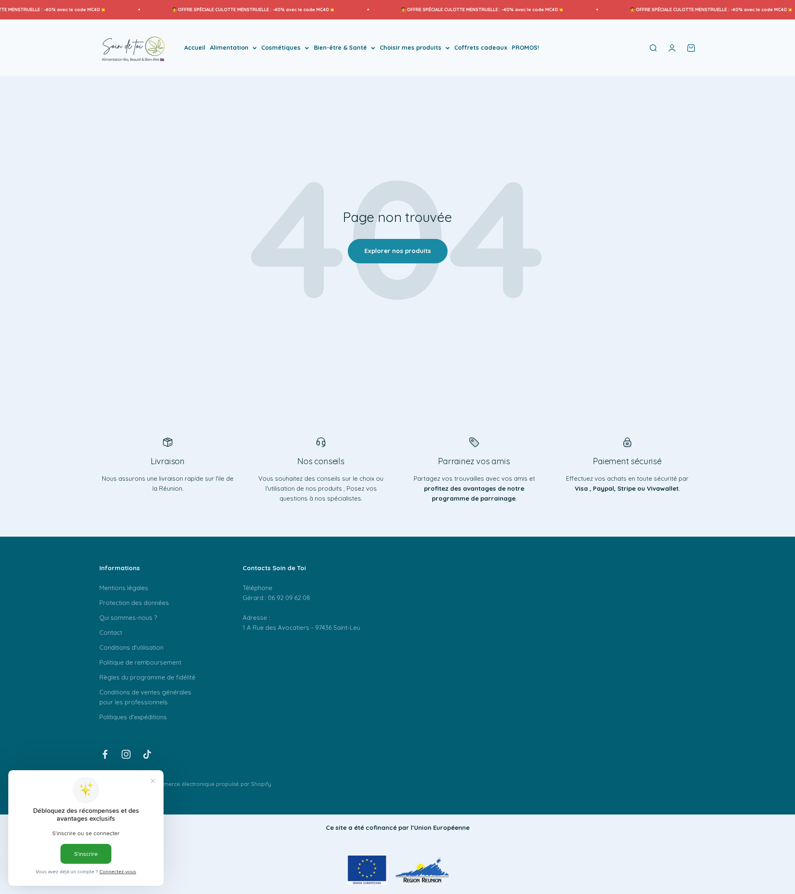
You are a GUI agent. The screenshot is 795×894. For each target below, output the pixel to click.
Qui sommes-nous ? (128, 618)
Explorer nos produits (397, 251)
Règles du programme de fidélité (147, 677)
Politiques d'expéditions (133, 717)
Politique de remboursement (140, 662)
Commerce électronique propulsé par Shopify (211, 784)
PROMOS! (525, 47)
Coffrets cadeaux (480, 47)
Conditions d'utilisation (131, 647)
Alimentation (229, 47)
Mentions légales (123, 588)
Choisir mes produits (410, 47)
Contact (110, 632)
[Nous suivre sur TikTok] (147, 754)
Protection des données (134, 603)
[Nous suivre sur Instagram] (126, 754)
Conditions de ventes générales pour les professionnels (145, 697)
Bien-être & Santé (340, 47)
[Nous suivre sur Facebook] (105, 754)
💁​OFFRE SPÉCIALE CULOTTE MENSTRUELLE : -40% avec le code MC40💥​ (232, 9)
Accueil (194, 47)
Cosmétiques (281, 47)
